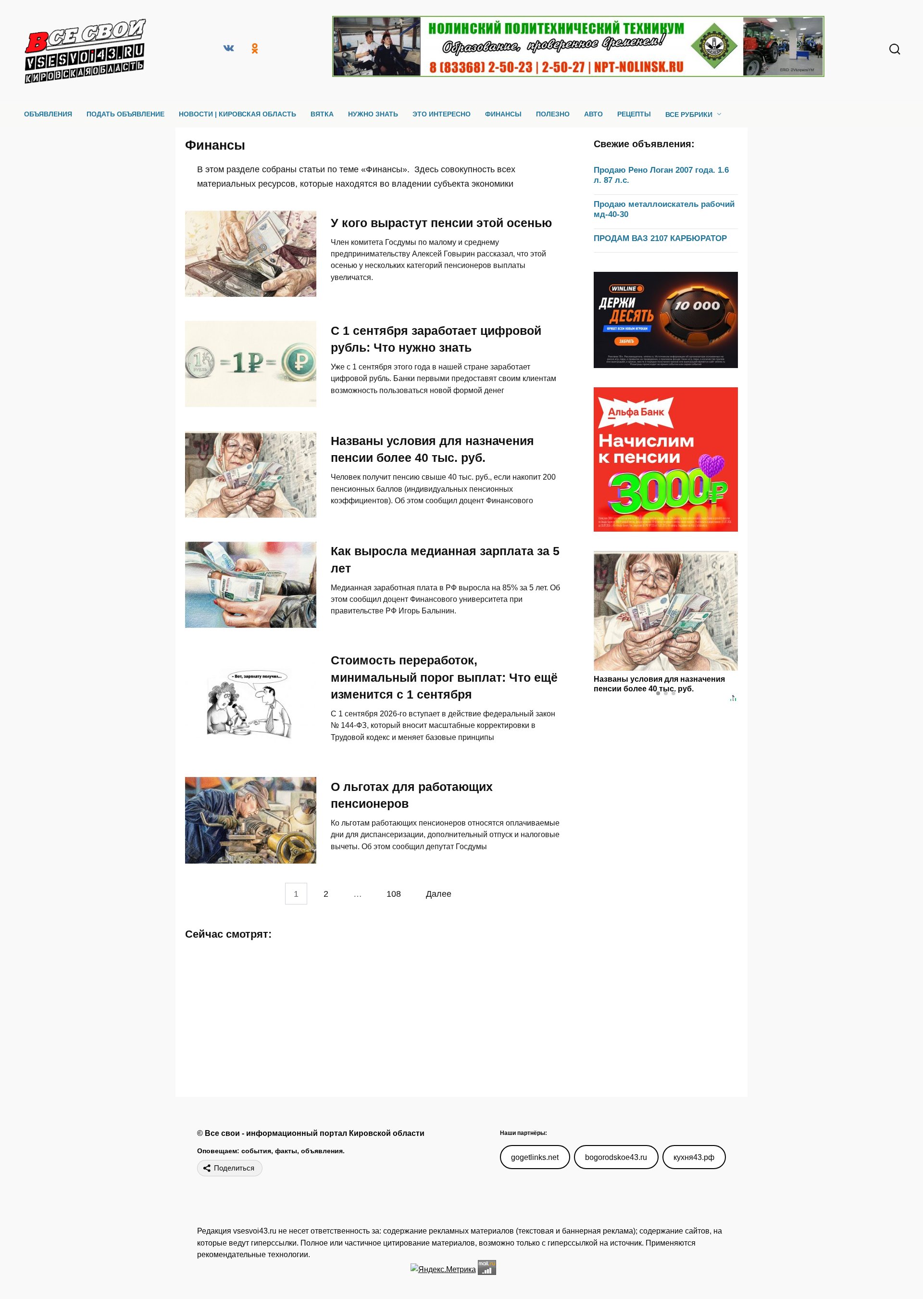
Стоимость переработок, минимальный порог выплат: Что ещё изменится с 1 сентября (444, 677)
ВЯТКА (322, 114)
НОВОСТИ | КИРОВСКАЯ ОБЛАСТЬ (237, 114)
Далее (438, 894)
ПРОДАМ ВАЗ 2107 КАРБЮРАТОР (660, 238)
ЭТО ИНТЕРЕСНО (441, 114)
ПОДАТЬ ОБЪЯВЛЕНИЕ (125, 114)
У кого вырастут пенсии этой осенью (441, 222)
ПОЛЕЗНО (553, 114)
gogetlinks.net (535, 1157)
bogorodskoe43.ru (616, 1157)
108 (394, 894)
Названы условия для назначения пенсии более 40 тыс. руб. (432, 449)
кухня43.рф (694, 1157)
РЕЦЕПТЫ (634, 114)
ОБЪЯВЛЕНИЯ (48, 114)
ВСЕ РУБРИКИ (688, 114)
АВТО (593, 114)
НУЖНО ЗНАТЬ (373, 114)
